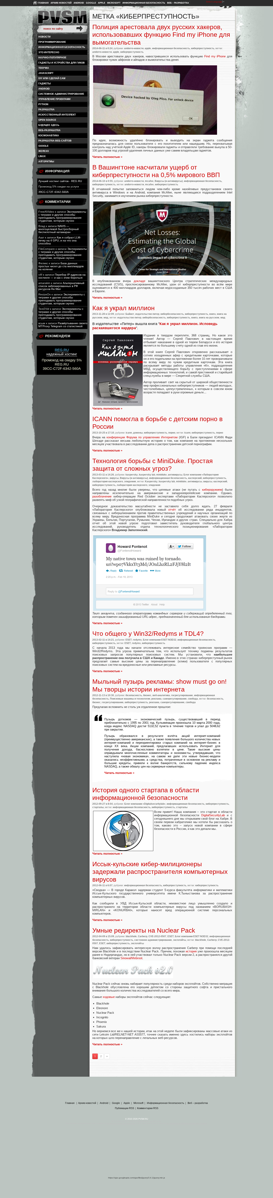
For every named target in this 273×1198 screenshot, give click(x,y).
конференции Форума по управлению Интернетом (142, 437)
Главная (43, 3)
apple (148, 48)
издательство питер (147, 314)
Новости (44, 36)
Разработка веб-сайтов (55, 140)
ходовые (109, 997)
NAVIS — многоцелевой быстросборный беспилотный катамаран (58, 229)
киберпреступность (202, 48)
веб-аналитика (161, 695)
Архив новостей (61, 3)
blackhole (131, 936)
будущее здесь (48, 125)
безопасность (134, 695)
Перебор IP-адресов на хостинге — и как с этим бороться (62, 276)
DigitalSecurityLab (213, 815)
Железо (43, 151)
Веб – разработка (178, 3)
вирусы (114, 478)
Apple (101, 3)
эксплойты (179, 940)
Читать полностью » (107, 156)
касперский (195, 478)
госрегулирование (182, 695)
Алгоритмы (46, 161)
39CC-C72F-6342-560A (53, 191)
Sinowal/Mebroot (131, 958)
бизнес (147, 695)
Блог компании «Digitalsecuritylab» (144, 803)
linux (42, 156)
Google (91, 3)
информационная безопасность (61, 47)
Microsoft (114, 3)
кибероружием (212, 489)
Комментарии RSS (147, 1108)
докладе (139, 281)
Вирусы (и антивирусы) (169, 181)
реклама (156, 698)
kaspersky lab (147, 474)
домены (138, 432)
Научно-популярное (52, 57)
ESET (129, 639)
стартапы (98, 807)
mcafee (149, 181)
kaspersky (132, 474)
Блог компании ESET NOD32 (159, 639)
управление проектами (54, 99)
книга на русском (209, 317)
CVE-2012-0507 (157, 936)
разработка (46, 109)
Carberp (142, 936)
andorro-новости (133, 48)
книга (212, 314)
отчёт (172, 509)
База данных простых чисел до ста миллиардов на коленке (61, 266)
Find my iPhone (215, 56)
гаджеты (44, 83)
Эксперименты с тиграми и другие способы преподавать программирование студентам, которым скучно (62, 216)
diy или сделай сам (51, 78)
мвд (106, 317)
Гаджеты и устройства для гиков (61, 62)
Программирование (52, 42)
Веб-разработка (49, 130)
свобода (193, 698)
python (43, 104)
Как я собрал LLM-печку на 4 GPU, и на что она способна (59, 240)
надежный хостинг (61, 352)
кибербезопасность (172, 314)
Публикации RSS (124, 1108)
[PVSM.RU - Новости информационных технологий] (62, 19)
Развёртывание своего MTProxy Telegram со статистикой (62, 325)
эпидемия (130, 481)
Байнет (130, 314)
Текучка (43, 68)
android (44, 88)
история (191, 951)
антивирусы (175, 474)
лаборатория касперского (107, 481)
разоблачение (102, 496)
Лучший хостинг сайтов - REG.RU (60, 181)
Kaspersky (151, 481)
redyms (137, 639)
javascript (45, 73)
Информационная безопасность (144, 3)
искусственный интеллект (57, 114)
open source (47, 120)
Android (79, 3)
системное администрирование (61, 94)
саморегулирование (175, 698)
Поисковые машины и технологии (130, 698)
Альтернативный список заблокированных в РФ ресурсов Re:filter (61, 286)
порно (171, 432)
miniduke (161, 474)
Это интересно (48, 52)
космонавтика (48, 135)
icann (129, 432)
